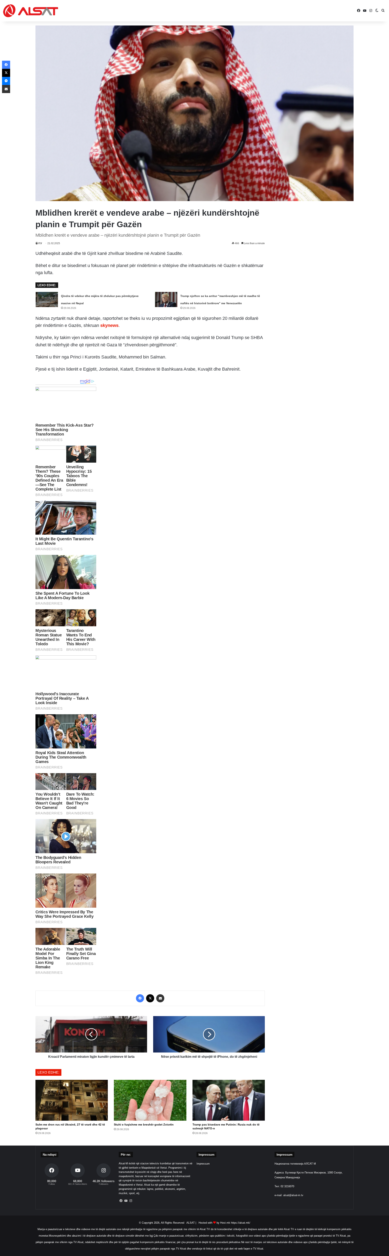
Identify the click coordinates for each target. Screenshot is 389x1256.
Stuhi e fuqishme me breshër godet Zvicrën (144, 1124)
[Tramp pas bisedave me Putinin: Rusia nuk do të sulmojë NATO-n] (228, 1100)
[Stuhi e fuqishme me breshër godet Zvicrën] (150, 1100)
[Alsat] (30, 10)
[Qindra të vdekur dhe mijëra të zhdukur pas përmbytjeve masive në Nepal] (47, 299)
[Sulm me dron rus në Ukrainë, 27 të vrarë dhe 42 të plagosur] (71, 1100)
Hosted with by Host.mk (214, 1222)
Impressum (203, 1163)
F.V (40, 243)
